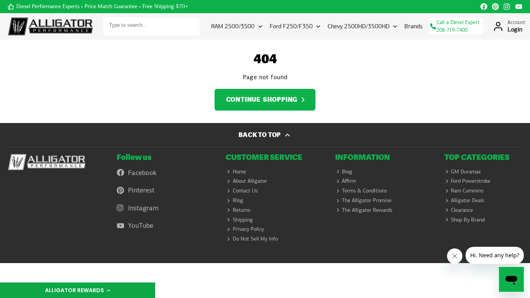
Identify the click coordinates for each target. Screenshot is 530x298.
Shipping (243, 219)
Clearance (462, 209)
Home (239, 171)
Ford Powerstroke (470, 180)
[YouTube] (518, 6)
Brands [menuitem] (413, 26)
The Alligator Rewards (367, 209)
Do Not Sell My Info (255, 238)
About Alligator (250, 180)
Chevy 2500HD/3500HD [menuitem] (358, 26)
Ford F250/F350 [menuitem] (291, 26)
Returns (241, 209)
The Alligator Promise (366, 200)
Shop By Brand (468, 219)
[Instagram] (507, 6)
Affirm (349, 180)
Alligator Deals (467, 200)
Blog (238, 200)
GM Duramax (466, 171)
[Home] (50, 26)
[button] (77, 290)
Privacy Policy (248, 228)
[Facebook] (483, 6)
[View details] (47, 162)
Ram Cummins (467, 190)
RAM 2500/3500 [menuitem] (233, 26)
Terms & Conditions (364, 190)
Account (509, 26)
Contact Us (245, 190)
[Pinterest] (495, 6)
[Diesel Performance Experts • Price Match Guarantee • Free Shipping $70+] (98, 6)
